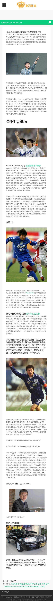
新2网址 (43, 600)
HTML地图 (46, 597)
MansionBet (29, 293)
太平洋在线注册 (33, 314)
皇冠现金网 (28, 600)
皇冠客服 (36, 600)
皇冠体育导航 (12, 600)
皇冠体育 (20, 600)
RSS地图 (38, 597)
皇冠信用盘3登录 (33, 165)
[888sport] (26, 5)
